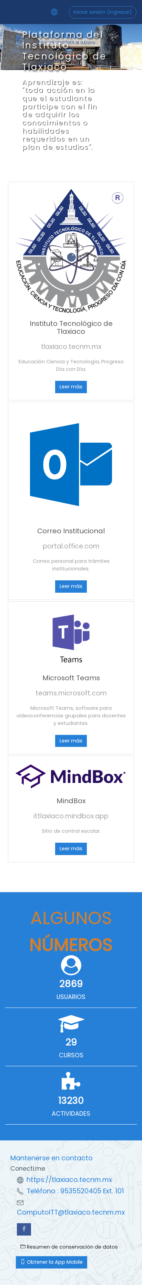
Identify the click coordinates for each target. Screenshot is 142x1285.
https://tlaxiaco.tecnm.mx (69, 1179)
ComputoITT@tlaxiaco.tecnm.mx (71, 1212)
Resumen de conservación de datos (72, 1246)
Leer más (71, 386)
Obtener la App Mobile (54, 1262)
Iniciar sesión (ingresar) (102, 12)
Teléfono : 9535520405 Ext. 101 (75, 1191)
